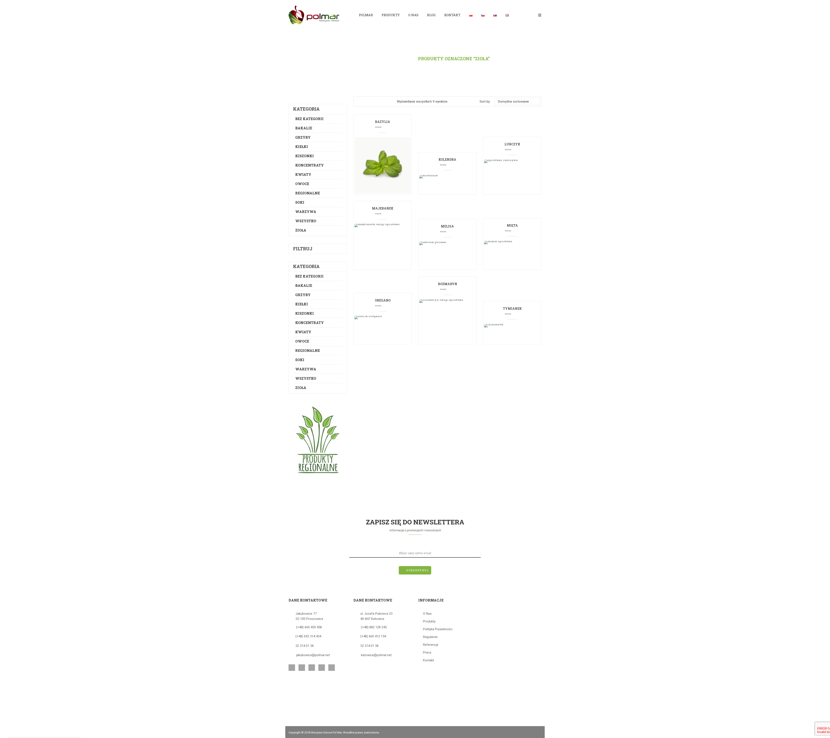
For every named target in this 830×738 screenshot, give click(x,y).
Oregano (383, 300)
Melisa (447, 226)
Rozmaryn (447, 284)
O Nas (427, 614)
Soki (299, 202)
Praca (427, 652)
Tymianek (512, 308)
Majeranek (382, 208)
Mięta (512, 225)
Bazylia (382, 122)
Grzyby (303, 137)
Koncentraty (309, 165)
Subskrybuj (417, 570)
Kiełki (301, 146)
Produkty (399, 58)
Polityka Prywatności (437, 629)
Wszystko (305, 221)
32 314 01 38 (304, 646)
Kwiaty (303, 174)
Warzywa (305, 211)
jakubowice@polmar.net (313, 655)
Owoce (302, 183)
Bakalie (303, 128)
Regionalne (307, 193)
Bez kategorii (309, 118)
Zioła (300, 230)
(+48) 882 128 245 (374, 627)
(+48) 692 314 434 (308, 636)
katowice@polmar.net (376, 655)
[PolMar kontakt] (318, 440)
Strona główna (360, 58)
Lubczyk (512, 144)
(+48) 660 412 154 (373, 636)
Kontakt (428, 660)
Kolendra (447, 159)
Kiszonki (304, 156)
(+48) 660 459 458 (309, 627)
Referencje (430, 645)
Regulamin (430, 637)
